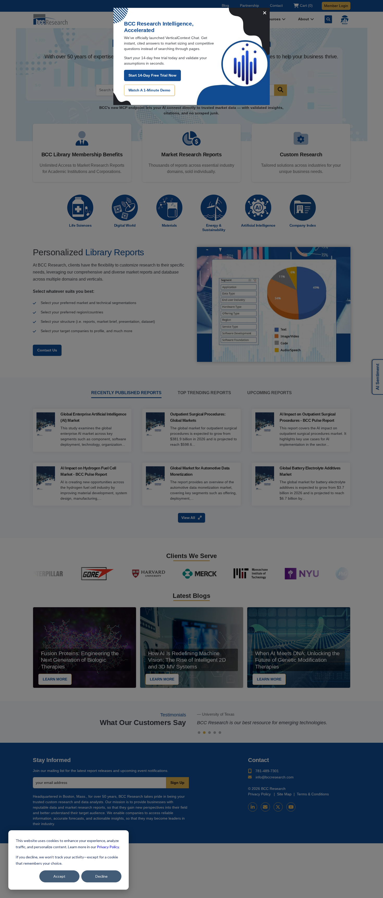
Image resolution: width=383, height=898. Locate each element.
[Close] (264, 13)
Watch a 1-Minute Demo (149, 90)
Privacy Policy (108, 847)
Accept (59, 876)
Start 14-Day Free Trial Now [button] (152, 75)
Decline (101, 876)
